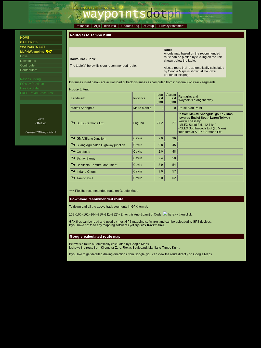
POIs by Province (32, 84)
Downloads (28, 61)
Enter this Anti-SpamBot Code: (142, 214)
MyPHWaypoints (32, 51)
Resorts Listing (30, 79)
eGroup (148, 26)
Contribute (27, 65)
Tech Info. (110, 26)
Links (24, 56)
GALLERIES (28, 42)
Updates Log (130, 26)
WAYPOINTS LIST (32, 47)
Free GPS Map (30, 88)
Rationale (82, 26)
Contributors (28, 70)
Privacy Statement (171, 26)
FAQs (96, 26)
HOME (24, 37)
